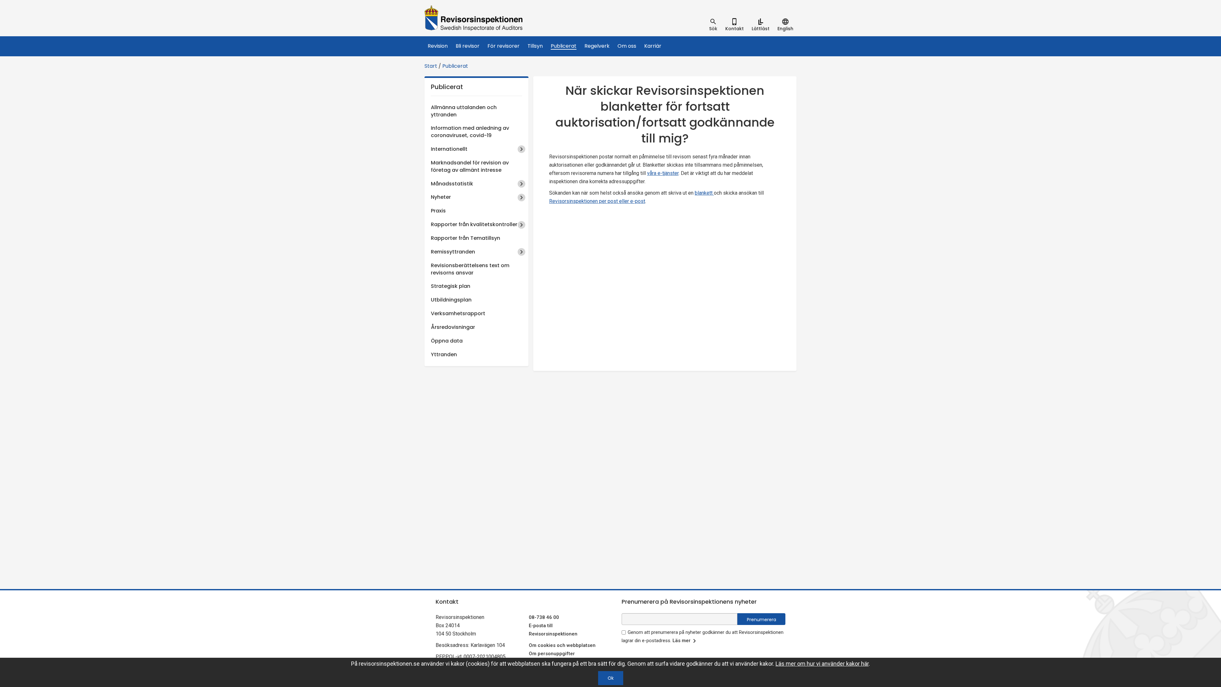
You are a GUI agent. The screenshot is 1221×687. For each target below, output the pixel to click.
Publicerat (563, 46)
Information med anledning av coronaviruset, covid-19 (470, 131)
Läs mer (682, 640)
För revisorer (503, 46)
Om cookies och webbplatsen (562, 645)
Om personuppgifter (552, 653)
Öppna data (447, 340)
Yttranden (444, 354)
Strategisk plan (450, 286)
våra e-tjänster (663, 173)
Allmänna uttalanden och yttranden (464, 111)
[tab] (713, 25)
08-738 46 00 (544, 617)
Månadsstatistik (452, 183)
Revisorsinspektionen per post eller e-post (597, 201)
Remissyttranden (453, 251)
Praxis (438, 210)
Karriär (652, 46)
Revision (438, 46)
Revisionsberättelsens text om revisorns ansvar (470, 269)
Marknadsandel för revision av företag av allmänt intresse (470, 166)
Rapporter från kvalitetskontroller (474, 224)
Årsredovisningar (453, 327)
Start (430, 66)
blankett (704, 193)
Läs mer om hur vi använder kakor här (822, 663)
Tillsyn (535, 46)
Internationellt (449, 149)
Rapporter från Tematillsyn (465, 238)
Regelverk (597, 46)
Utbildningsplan (451, 299)
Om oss (626, 46)
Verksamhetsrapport (458, 313)
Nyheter (441, 197)
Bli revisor (467, 46)
